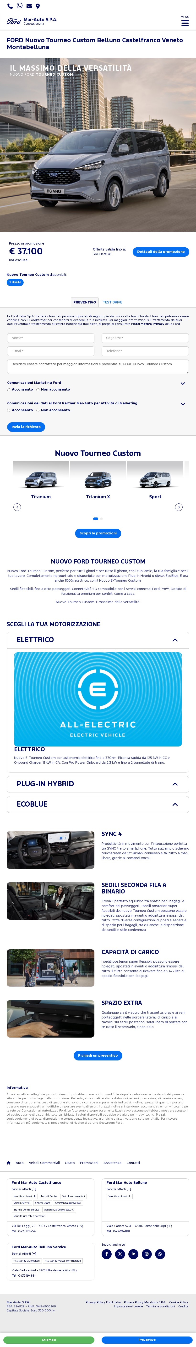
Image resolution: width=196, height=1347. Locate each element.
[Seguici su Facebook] (107, 1254)
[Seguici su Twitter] (120, 1254)
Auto (20, 1162)
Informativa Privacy (148, 324)
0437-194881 (24, 1275)
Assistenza (112, 1162)
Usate (15, 282)
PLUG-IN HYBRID (45, 784)
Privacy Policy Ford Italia (103, 1302)
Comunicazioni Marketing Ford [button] (34, 382)
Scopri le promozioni (98, 533)
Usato (70, 1162)
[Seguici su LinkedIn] (133, 1254)
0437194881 (118, 1231)
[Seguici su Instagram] (147, 1254)
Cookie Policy (178, 1302)
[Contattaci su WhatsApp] (160, 1254)
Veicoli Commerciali (44, 1162)
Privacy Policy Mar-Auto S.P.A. (145, 1302)
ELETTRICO (35, 640)
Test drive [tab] (112, 302)
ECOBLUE (32, 804)
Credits (183, 1306)
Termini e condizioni (160, 1306)
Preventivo (147, 1340)
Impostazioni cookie (128, 1306)
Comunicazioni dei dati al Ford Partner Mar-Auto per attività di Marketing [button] (72, 403)
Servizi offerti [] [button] (24, 1189)
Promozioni (89, 1162)
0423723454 (24, 1231)
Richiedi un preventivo (98, 1055)
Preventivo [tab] (84, 302)
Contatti (133, 1162)
